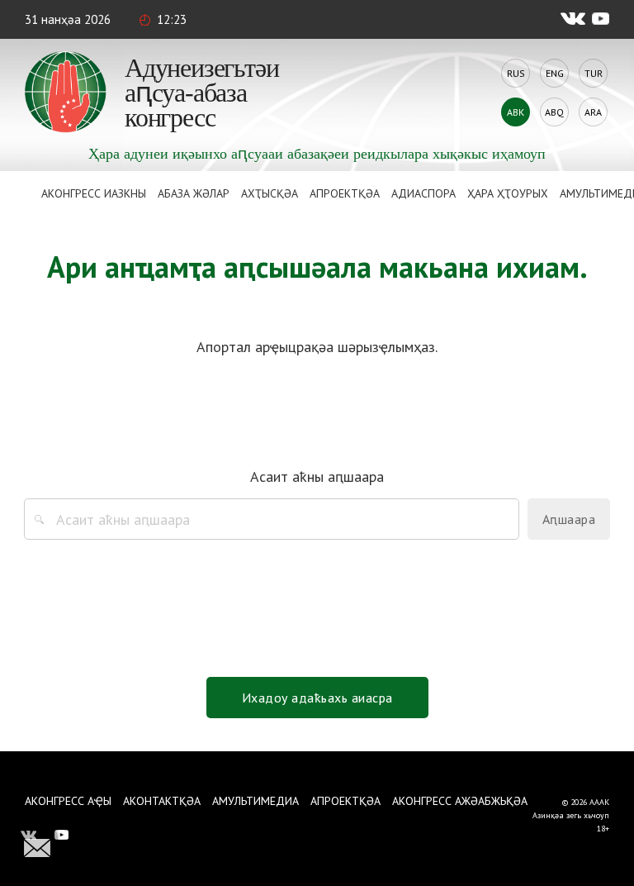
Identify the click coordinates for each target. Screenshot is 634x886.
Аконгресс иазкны (93, 193)
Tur (593, 73)
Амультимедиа (255, 800)
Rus (516, 73)
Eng (555, 73)
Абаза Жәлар (193, 193)
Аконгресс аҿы (68, 800)
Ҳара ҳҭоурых (507, 193)
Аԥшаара (569, 519)
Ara (593, 112)
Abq (554, 112)
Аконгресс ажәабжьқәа (460, 800)
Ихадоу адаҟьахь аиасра (317, 697)
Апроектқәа (345, 193)
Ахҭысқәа (269, 193)
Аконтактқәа (162, 800)
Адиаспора (423, 193)
